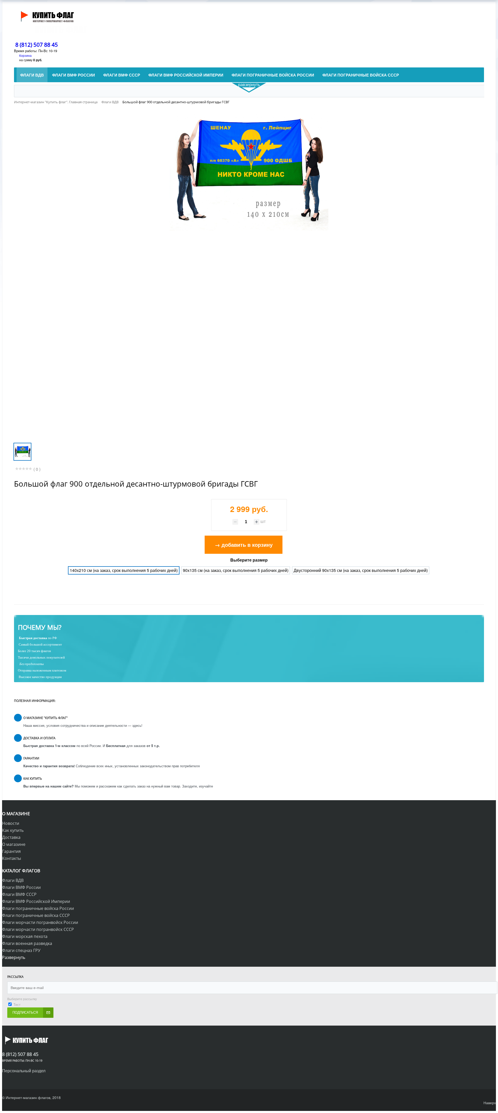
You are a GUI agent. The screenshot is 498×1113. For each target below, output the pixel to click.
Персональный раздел (23, 1071)
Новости (10, 823)
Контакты (11, 858)
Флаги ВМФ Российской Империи (36, 901)
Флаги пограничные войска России (38, 908)
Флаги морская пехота (24, 936)
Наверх (489, 1102)
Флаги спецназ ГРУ (21, 950)
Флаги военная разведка (27, 943)
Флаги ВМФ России (21, 887)
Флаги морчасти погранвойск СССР (38, 929)
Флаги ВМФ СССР (19, 894)
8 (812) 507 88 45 (36, 44)
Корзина (25, 55)
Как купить (13, 830)
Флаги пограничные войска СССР (36, 915)
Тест (16, 1004)
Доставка (11, 837)
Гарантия (11, 851)
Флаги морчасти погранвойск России (40, 922)
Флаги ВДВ (13, 880)
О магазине (13, 844)
